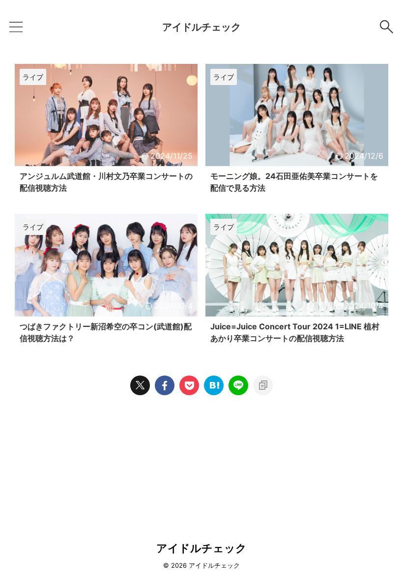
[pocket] (189, 385)
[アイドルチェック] (214, 385)
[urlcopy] (263, 385)
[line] (238, 385)
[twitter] (140, 385)
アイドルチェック (201, 27)
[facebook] (164, 385)
